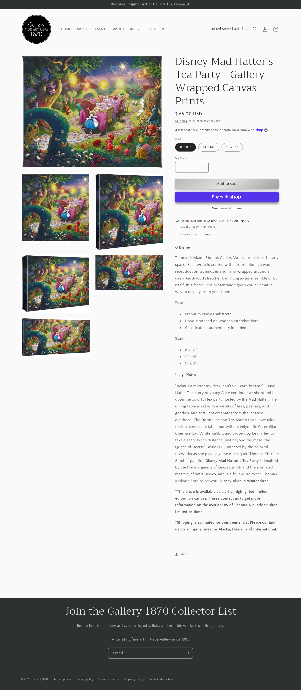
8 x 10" (185, 147)
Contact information (160, 679)
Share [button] (184, 554)
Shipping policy (134, 679)
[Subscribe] (187, 653)
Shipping (181, 121)
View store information (198, 234)
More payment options (227, 208)
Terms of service (109, 679)
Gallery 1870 (40, 679)
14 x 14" (208, 147)
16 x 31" (232, 147)
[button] (255, 29)
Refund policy (62, 679)
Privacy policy (85, 679)
